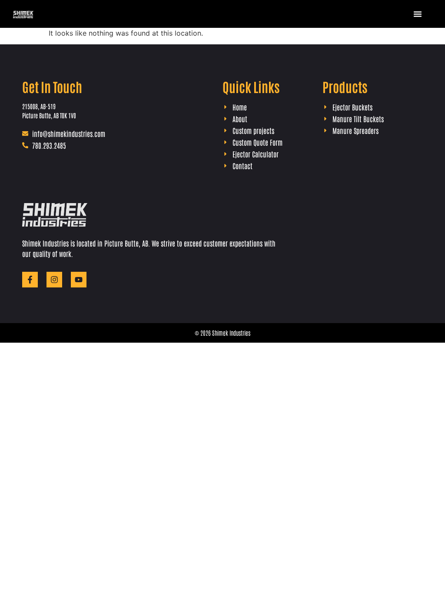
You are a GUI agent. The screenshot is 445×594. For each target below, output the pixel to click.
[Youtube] (78, 279)
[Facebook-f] (30, 279)
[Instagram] (54, 279)
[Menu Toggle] (417, 14)
